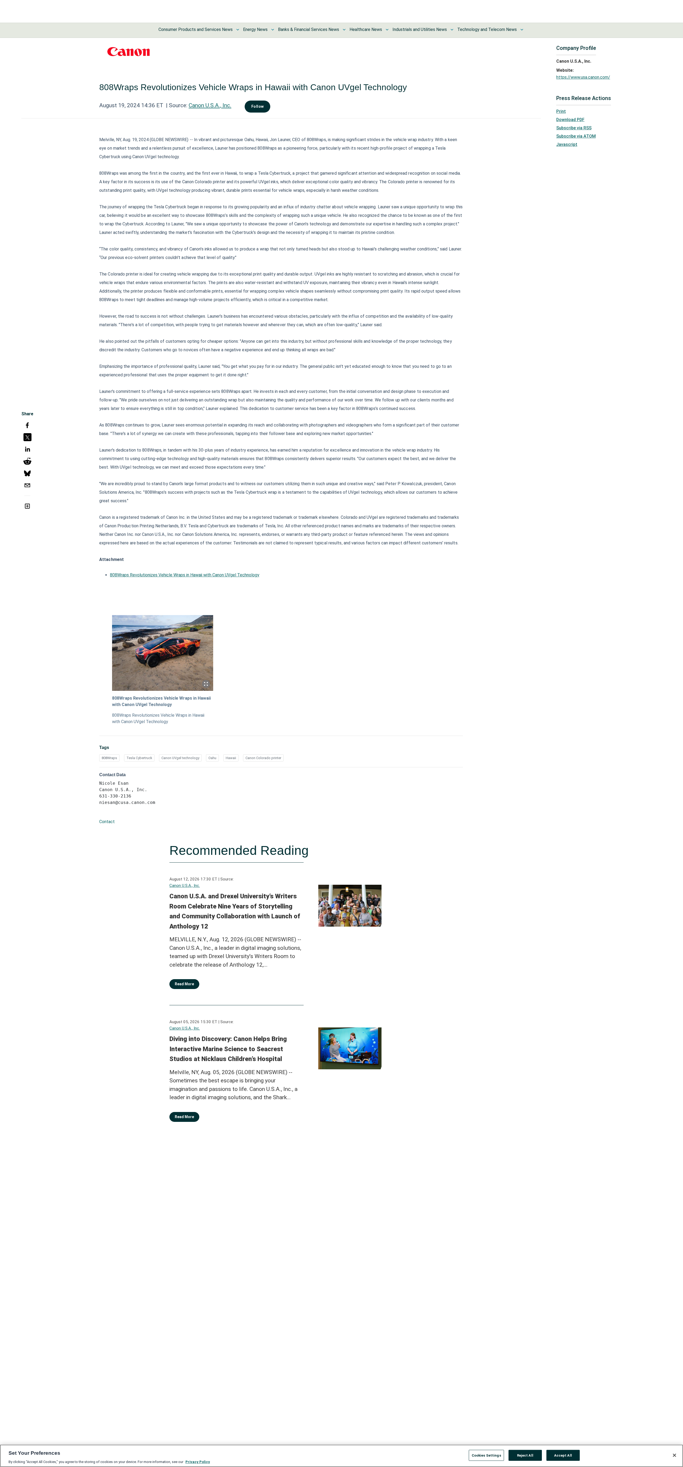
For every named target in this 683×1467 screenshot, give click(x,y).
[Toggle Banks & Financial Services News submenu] (344, 29)
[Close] (674, 1455)
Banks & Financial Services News (308, 29)
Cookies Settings (486, 1455)
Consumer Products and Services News (195, 29)
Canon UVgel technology (180, 758)
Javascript (566, 144)
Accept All (563, 1455)
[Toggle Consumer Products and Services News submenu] (237, 29)
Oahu (212, 758)
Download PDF (570, 119)
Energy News (255, 29)
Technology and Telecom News (487, 29)
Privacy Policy (197, 1462)
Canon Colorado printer (263, 758)
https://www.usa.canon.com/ (583, 77)
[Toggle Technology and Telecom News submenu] (522, 29)
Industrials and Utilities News (419, 29)
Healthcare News (366, 29)
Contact (107, 821)
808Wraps (109, 758)
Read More (184, 984)
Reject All (525, 1455)
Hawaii (231, 758)
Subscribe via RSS (573, 127)
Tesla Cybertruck (139, 758)
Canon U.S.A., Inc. (210, 105)
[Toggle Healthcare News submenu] (387, 29)
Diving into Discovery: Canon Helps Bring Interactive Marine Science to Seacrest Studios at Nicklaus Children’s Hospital (228, 1049)
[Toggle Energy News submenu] (272, 29)
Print (561, 111)
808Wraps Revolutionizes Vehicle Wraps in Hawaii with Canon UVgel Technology (184, 574)
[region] (341, 1456)
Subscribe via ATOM (576, 136)
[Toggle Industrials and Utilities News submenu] (452, 29)
